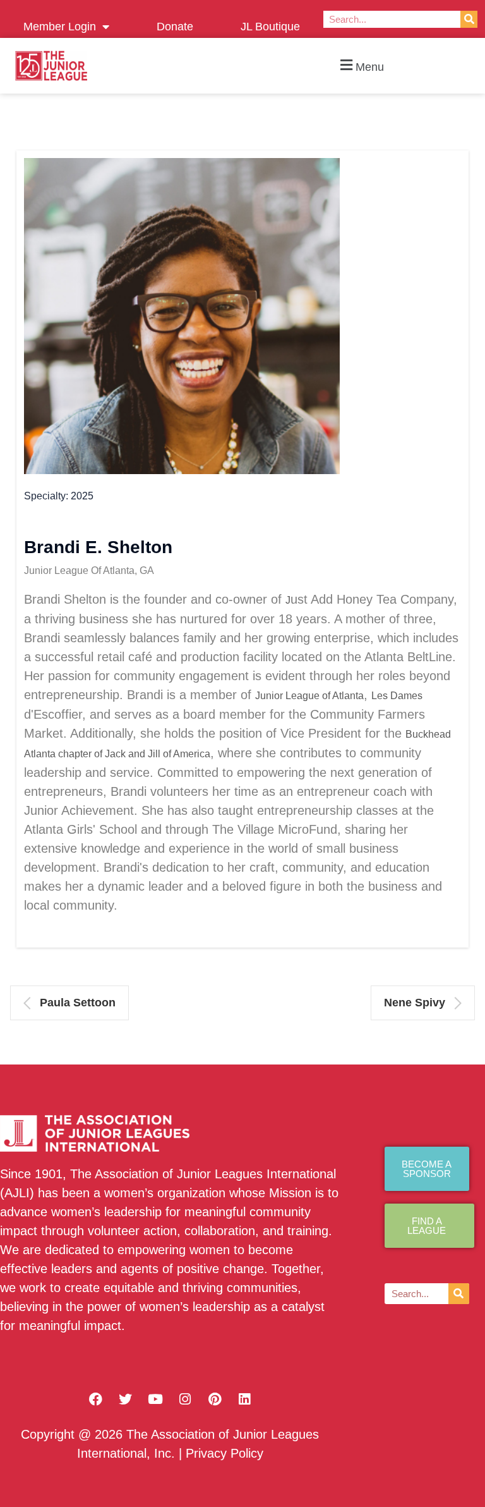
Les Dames (396, 695)
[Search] (468, 19)
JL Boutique (270, 26)
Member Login (59, 26)
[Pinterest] (214, 1399)
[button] (361, 66)
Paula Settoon (78, 1002)
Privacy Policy (224, 1453)
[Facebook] (96, 1399)
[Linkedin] (244, 1399)
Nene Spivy (414, 1002)
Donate (175, 26)
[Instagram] (185, 1399)
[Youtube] (155, 1399)
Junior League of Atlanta (309, 695)
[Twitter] (125, 1399)
